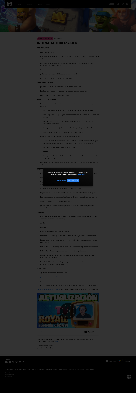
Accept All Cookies (73, 180)
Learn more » (81, 174)
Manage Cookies (61, 180)
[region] (68, 177)
